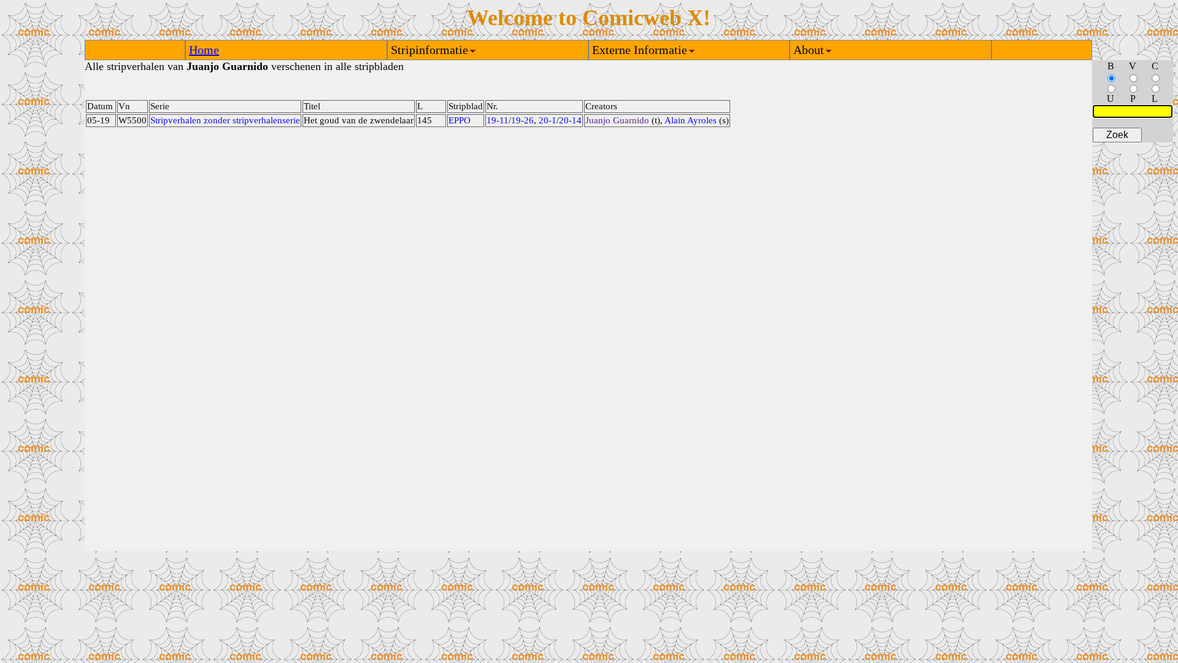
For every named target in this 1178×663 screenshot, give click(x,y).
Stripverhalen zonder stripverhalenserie (225, 120)
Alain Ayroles (690, 120)
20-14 (570, 120)
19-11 (498, 120)
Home (204, 49)
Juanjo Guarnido (617, 120)
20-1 (547, 120)
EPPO (459, 120)
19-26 (522, 120)
